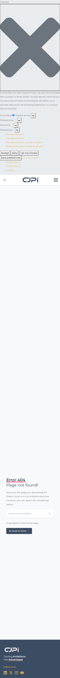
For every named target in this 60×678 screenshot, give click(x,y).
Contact (10, 170)
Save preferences (10, 157)
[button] (30, 47)
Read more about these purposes (24, 146)
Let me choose (29, 153)
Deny (15, 153)
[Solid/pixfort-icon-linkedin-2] (5, 672)
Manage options (15, 134)
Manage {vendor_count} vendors (24, 142)
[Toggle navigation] (56, 180)
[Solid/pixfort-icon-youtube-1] (22, 672)
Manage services (15, 138)
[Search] (50, 513)
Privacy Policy (13, 166)
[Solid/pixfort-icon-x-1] (11, 672)
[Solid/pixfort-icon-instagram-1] (16, 672)
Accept (5, 153)
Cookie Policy (13, 162)
